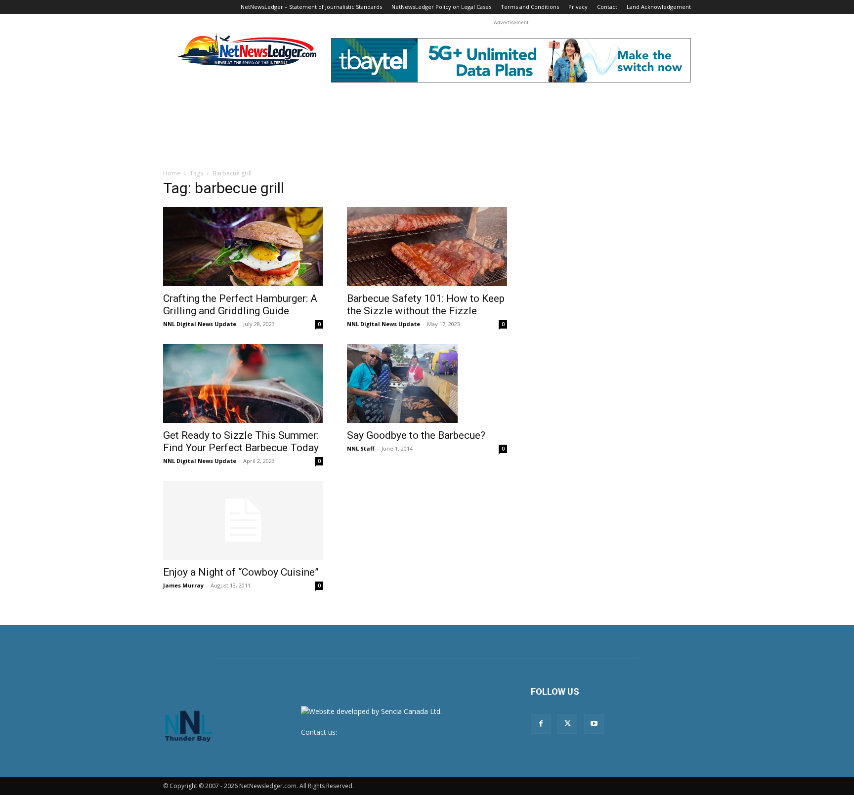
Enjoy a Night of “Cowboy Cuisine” (241, 572)
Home (171, 173)
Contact (607, 6)
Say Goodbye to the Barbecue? (416, 435)
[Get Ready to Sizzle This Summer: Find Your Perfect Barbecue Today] (243, 383)
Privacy (578, 6)
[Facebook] (541, 724)
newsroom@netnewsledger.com (391, 732)
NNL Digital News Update (199, 324)
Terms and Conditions (530, 6)
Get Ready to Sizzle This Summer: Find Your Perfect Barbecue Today (241, 441)
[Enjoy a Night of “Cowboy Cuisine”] (243, 520)
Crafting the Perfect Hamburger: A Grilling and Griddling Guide (240, 305)
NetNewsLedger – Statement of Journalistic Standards (311, 6)
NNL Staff (361, 448)
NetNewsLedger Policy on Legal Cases (441, 6)
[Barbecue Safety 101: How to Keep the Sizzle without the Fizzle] (427, 246)
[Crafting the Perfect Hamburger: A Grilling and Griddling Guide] (243, 246)
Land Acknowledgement (659, 6)
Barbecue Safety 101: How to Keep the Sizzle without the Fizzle (426, 305)
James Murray (183, 585)
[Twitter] (567, 724)
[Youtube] (594, 724)
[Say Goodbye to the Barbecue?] (427, 383)
